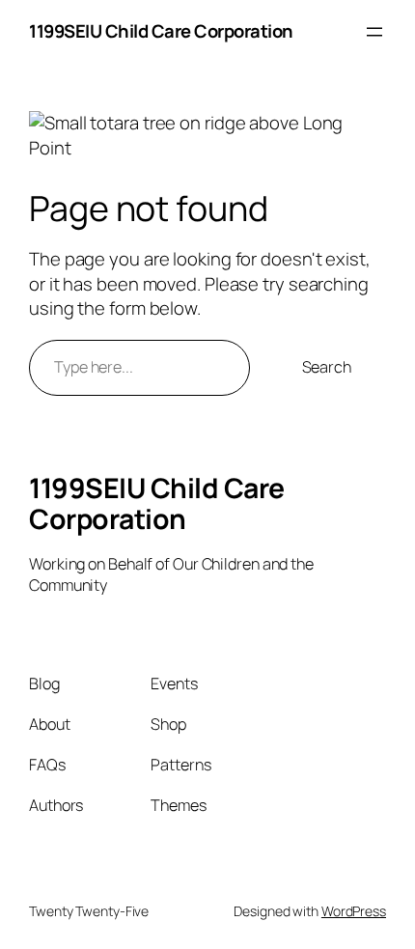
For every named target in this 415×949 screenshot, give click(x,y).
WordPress (353, 911)
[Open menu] (374, 31)
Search (326, 366)
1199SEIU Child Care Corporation (161, 30)
